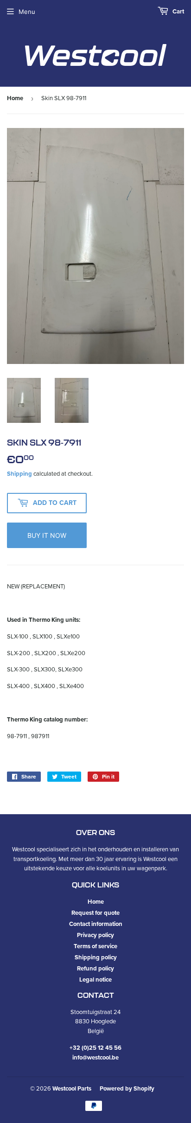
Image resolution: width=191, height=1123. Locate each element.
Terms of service (95, 946)
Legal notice (95, 979)
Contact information (95, 923)
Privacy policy (95, 935)
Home (15, 98)
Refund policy (95, 968)
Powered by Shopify (127, 1088)
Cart (177, 11)
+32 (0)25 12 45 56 (95, 1047)
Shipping (19, 473)
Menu (27, 11)
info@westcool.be (95, 1057)
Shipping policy (96, 957)
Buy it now (46, 535)
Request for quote (95, 912)
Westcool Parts (71, 1088)
